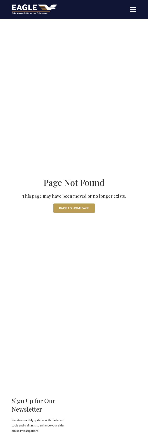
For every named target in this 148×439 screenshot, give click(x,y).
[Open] (133, 9)
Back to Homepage (74, 208)
